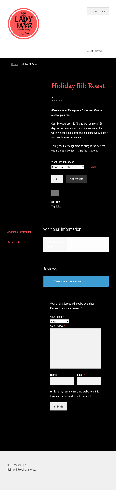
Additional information (19, 232)
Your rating (57, 316)
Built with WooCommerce (21, 469)
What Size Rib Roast (62, 162)
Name (54, 374)
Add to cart (76, 178)
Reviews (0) (14, 242)
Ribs (58, 206)
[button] (23, 23)
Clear (93, 166)
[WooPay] (55, 193)
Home (14, 64)
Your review (57, 326)
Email (81, 374)
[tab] (22, 232)
